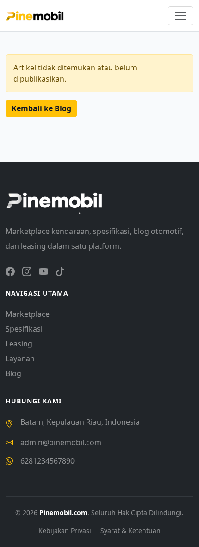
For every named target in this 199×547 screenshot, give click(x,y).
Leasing (19, 344)
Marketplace (28, 314)
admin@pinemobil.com (60, 442)
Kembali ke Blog (41, 108)
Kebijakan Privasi (65, 530)
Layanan (20, 358)
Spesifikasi (24, 329)
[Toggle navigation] (180, 15)
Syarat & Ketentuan (130, 530)
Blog (13, 373)
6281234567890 (47, 461)
